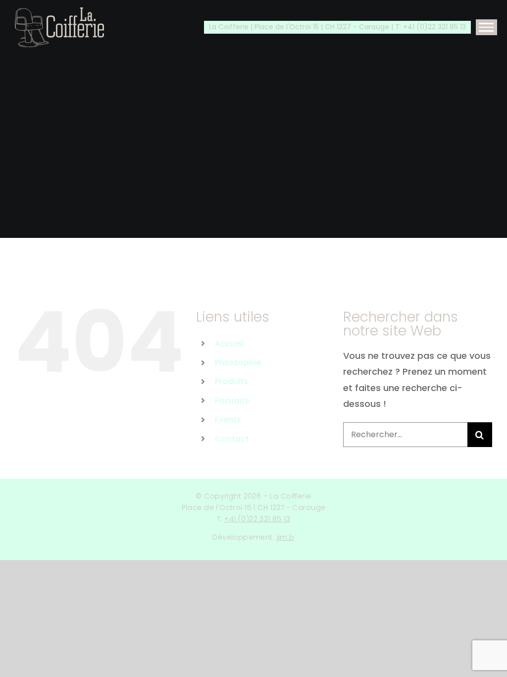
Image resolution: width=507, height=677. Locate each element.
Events (228, 419)
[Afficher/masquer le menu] (486, 27)
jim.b (286, 537)
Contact (232, 439)
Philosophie (238, 362)
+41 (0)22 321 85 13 (257, 519)
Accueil (229, 343)
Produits (231, 381)
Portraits (232, 400)
